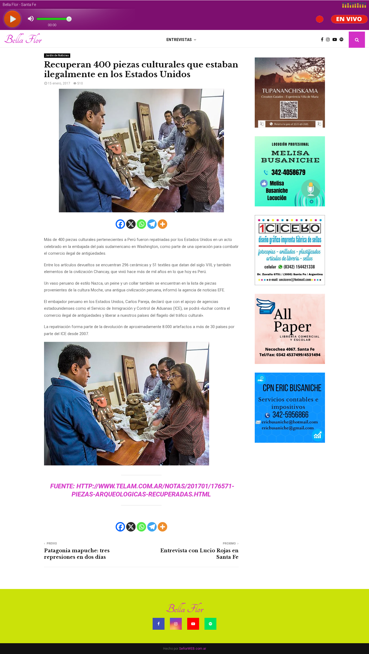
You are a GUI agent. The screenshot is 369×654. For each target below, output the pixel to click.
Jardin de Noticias (57, 55)
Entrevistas (179, 40)
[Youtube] (336, 39)
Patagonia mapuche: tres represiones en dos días (77, 554)
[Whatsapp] (141, 224)
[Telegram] (152, 224)
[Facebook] (323, 39)
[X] (131, 224)
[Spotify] (343, 39)
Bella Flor (22, 39)
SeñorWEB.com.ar (192, 648)
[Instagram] (329, 39)
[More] (162, 224)
